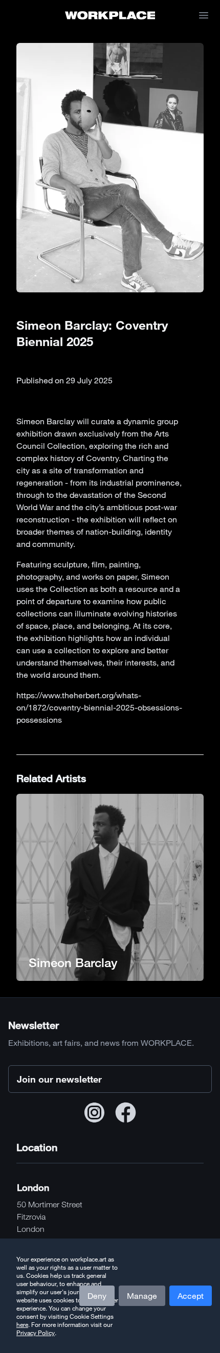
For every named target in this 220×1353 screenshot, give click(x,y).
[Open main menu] (203, 15)
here (22, 1324)
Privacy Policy (35, 1332)
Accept (191, 1296)
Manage (142, 1296)
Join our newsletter (59, 1079)
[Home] (110, 15)
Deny (96, 1296)
